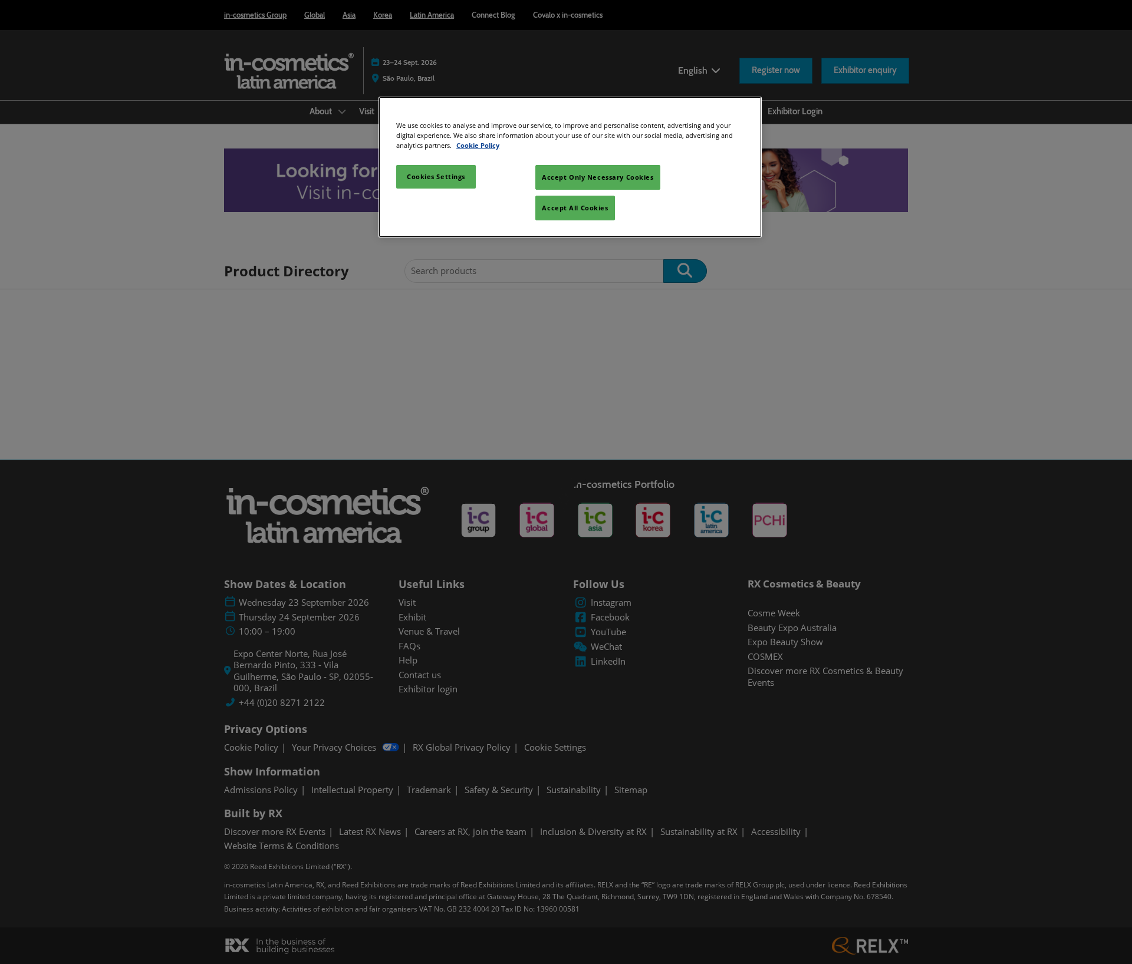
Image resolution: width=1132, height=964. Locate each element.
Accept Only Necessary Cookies (598, 177)
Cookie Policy (477, 145)
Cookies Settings (436, 176)
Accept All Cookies (575, 207)
